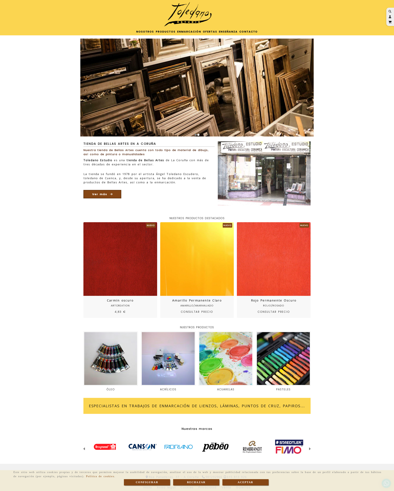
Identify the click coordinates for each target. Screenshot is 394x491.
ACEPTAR (245, 482)
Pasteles (283, 389)
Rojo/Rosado (273, 305)
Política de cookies (100, 476)
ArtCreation (120, 305)
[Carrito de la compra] (389, 22)
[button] (389, 17)
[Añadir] (124, 259)
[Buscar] (389, 11)
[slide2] (198, 135)
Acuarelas (225, 389)
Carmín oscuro (120, 300)
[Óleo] (110, 358)
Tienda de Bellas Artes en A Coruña (119, 144)
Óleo (111, 389)
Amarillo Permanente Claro (197, 300)
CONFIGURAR (147, 482)
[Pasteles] (283, 358)
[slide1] (196, 135)
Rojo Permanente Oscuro (274, 300)
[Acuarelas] (226, 358)
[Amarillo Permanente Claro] (193, 259)
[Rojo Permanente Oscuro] (270, 259)
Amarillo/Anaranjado (196, 305)
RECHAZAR (196, 482)
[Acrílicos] (168, 358)
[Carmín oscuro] (116, 259)
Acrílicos (168, 389)
